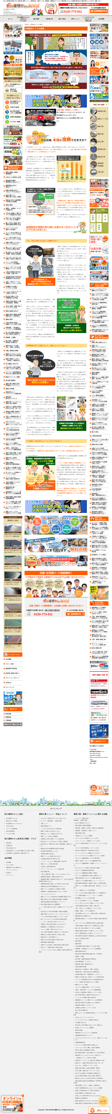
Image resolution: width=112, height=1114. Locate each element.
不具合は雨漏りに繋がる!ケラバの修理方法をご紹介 (89, 925)
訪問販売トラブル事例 (99, 555)
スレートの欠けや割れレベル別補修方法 (99, 387)
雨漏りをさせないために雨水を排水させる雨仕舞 (13, 354)
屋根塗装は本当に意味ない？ (11, 186)
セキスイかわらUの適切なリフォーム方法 (86, 838)
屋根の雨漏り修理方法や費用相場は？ (13, 463)
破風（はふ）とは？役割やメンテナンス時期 (13, 512)
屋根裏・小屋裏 (10, 337)
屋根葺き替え (102, 111)
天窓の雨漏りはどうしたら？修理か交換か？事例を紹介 (90, 913)
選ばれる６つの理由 (11, 821)
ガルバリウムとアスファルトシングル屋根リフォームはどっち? (14, 423)
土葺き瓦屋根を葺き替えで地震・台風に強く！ (13, 272)
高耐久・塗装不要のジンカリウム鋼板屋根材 (13, 448)
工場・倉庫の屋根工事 (99, 639)
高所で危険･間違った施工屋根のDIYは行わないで (14, 453)
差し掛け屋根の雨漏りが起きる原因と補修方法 (13, 333)
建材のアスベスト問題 (13, 377)
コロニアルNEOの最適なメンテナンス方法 (99, 423)
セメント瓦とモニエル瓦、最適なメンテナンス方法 (89, 903)
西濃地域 (8, 717)
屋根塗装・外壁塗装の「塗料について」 (86, 830)
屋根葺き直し (102, 149)
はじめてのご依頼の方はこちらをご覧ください (53, 818)
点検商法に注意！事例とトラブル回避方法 (52, 839)
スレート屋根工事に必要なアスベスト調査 (87, 982)
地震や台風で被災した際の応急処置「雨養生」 (13, 302)
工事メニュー (75, 19)
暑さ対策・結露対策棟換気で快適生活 (85, 959)
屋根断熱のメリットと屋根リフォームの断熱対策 (13, 492)
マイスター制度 (10, 833)
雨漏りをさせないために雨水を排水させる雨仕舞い (89, 1078)
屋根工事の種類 (98, 105)
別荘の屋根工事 (97, 648)
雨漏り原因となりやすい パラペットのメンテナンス (55, 914)
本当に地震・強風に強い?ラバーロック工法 (14, 306)
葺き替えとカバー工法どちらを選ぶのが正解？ (99, 368)
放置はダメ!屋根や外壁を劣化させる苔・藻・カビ (14, 407)
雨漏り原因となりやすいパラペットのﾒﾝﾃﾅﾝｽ (13, 243)
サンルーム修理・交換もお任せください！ (99, 612)
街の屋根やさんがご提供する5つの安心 (23, 19)
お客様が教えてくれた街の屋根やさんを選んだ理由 (20, 850)
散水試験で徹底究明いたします (49, 851)
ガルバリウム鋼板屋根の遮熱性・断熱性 (99, 307)
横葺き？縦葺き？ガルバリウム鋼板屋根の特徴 (100, 321)
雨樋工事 (101, 134)
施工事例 (36, 19)
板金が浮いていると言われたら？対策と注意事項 (100, 563)
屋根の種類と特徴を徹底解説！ (12, 173)
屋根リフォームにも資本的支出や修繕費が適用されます (56, 896)
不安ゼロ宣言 (9, 826)
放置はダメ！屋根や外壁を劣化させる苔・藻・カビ (89, 1063)
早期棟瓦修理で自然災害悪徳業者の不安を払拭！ (13, 277)
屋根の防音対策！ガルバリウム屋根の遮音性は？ (100, 330)
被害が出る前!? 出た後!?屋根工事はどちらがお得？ (100, 546)
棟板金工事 (101, 157)
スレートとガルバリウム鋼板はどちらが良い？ (99, 289)
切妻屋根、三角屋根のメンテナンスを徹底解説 (13, 328)
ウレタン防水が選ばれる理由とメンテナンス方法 (13, 233)
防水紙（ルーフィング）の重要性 (84, 1027)
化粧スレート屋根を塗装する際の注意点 (98, 409)
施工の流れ (62, 19)
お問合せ (8, 682)
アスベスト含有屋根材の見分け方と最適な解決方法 (89, 979)
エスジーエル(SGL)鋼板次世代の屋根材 (13, 438)
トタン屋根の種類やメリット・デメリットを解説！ (89, 895)
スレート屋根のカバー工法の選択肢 (100, 382)
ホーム (10, 19)
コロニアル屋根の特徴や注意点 (97, 391)
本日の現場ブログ (11, 848)
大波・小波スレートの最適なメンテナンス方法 (13, 282)
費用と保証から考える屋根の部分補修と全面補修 (54, 899)
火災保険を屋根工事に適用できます (50, 858)
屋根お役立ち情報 (97, 444)
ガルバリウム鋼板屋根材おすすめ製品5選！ (99, 316)
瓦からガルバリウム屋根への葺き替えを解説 (99, 298)
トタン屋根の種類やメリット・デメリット (99, 396)
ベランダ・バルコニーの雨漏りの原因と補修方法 (13, 258)
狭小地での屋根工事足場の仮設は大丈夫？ (99, 427)
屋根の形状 (9, 319)
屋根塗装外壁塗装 (101, 164)
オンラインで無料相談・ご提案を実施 (51, 821)
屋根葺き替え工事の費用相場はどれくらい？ (99, 355)
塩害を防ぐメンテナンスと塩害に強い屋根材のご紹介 (90, 1060)
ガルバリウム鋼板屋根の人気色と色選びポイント (88, 875)
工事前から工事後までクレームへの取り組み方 (99, 537)
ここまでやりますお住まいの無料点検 (88, 19)
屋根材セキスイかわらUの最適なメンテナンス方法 (100, 418)
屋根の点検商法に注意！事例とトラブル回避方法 (99, 559)
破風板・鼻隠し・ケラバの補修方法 (85, 911)
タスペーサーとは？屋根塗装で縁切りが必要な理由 (89, 923)
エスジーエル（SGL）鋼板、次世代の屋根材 (87, 1047)
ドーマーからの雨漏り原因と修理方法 (13, 478)
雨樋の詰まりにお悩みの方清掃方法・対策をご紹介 (100, 626)
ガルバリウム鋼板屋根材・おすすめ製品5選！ (87, 858)
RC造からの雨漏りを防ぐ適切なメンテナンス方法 (14, 468)
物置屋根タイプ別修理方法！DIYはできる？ (99, 608)
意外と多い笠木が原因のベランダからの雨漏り (13, 218)
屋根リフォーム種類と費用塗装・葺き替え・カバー (100, 377)
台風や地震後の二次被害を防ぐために (99, 462)
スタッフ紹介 (10, 664)
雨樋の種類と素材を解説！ (48, 942)
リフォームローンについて (48, 894)
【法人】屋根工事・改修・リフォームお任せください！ (56, 874)
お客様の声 (49, 19)
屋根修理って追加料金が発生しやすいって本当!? (99, 568)
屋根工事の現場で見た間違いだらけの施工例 (99, 480)
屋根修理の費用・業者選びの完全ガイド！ (13, 181)
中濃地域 (8, 720)
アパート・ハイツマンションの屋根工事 (99, 644)
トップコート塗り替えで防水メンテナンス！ (13, 507)
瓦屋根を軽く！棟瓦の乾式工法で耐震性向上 (87, 972)
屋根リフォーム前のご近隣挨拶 (49, 836)
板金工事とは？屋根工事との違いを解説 (13, 195)
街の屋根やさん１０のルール (14, 823)
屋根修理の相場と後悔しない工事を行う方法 (99, 350)
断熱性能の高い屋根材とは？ (10, 487)
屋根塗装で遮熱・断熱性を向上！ (84, 964)
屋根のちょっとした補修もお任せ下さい (52, 833)
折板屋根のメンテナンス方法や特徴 (85, 898)
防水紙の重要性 (10, 380)
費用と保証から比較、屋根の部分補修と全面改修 (100, 359)
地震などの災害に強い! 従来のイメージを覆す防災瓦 (89, 977)
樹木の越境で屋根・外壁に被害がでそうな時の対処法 (100, 572)
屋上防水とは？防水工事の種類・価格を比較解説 (13, 253)
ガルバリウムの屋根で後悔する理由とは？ (13, 434)
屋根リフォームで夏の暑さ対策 (49, 864)
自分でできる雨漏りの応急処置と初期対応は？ (99, 498)
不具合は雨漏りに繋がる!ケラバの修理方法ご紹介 (14, 214)
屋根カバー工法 (103, 119)
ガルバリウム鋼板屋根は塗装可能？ (99, 303)
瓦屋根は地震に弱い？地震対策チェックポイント (100, 471)
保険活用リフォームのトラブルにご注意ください (100, 577)
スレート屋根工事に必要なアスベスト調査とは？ (13, 502)
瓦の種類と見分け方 (12, 364)
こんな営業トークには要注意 (99, 550)
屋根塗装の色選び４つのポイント (97, 485)
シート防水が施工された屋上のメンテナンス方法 (13, 238)
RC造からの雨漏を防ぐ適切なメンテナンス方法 (88, 992)
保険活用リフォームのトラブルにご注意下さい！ (88, 1055)
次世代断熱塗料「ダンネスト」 (97, 489)
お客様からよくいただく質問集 (83, 835)
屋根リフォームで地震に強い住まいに (51, 856)
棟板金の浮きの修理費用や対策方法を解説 (13, 200)
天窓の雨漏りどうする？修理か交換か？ (13, 482)
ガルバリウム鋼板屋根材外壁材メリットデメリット (100, 326)
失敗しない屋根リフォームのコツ (99, 346)
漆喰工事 (101, 126)
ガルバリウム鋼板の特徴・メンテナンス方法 (87, 987)
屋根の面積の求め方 (12, 311)
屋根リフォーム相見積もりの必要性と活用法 (53, 889)
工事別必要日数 (97, 436)
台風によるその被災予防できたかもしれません (100, 449)
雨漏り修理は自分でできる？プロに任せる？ (13, 191)
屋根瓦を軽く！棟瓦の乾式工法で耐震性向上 (99, 467)
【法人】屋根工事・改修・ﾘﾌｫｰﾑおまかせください (100, 652)
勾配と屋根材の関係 (12, 350)
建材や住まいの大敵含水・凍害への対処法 (13, 346)
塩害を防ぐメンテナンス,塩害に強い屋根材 (13, 402)
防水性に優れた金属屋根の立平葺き (85, 1050)
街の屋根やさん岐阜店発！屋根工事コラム (17, 853)
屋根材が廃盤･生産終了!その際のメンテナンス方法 (89, 930)
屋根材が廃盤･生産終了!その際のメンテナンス (13, 412)
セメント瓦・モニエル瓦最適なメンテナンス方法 (13, 267)
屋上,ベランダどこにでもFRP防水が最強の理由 (13, 248)
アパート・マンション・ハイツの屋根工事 (52, 869)
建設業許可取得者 (11, 668)
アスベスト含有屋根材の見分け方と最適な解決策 (13, 372)
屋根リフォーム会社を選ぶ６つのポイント (100, 440)
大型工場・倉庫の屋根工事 (48, 866)
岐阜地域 (8, 714)
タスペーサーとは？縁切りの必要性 (12, 228)
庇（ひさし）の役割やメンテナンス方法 (13, 473)
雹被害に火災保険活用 (81, 1098)
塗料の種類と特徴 (98, 675)
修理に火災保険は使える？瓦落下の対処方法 (100, 458)
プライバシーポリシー (13, 678)
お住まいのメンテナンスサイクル (84, 1017)
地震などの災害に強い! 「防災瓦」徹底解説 (99, 476)
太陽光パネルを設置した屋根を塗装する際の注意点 (55, 945)
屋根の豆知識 (10, 388)
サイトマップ (10, 687)
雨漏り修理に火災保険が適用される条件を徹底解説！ (90, 1103)
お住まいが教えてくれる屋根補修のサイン (99, 364)
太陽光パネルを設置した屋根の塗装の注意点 (99, 405)
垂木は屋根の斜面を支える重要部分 (50, 904)
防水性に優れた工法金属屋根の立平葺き (12, 297)
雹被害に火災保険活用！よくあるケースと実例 (99, 508)
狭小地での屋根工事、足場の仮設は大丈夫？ (87, 850)
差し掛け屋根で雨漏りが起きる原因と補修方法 (88, 1075)
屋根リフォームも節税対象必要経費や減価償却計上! (100, 657)
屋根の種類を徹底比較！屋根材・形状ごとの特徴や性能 (90, 883)
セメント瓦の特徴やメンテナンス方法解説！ (13, 262)
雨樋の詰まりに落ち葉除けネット (50, 937)
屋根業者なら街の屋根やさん (14, 867)
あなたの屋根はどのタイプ (82, 823)
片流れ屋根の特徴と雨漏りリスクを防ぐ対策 (13, 323)
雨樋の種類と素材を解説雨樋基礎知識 (13, 497)
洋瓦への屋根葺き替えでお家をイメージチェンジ (13, 417)
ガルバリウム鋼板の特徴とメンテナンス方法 (13, 443)
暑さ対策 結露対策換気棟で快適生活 (12, 341)
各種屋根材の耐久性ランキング (83, 1035)
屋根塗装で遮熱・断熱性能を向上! (99, 494)
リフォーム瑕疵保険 (11, 828)
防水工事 (101, 141)
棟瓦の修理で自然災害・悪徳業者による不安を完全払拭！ (91, 936)
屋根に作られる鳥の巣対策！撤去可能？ (99, 635)
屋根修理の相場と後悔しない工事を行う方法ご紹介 (55, 884)
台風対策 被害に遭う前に (48, 853)
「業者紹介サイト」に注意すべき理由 (99, 582)
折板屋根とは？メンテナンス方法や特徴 (99, 400)
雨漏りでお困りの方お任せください (50, 831)
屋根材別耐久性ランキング (11, 397)
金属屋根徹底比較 (80, 1042)
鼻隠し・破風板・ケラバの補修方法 (13, 209)
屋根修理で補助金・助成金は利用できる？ (99, 512)
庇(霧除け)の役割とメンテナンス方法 (12, 287)
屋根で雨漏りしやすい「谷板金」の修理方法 (13, 359)
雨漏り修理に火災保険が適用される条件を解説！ (99, 503)
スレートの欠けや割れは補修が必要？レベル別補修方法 (90, 893)
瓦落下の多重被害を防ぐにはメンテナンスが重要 (99, 453)
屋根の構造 (9, 205)
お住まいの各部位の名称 (13, 177)
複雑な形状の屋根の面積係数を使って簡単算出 (13, 315)
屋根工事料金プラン (46, 826)
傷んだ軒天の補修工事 (81, 1010)
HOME (26, 24)
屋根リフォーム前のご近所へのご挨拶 (98, 532)
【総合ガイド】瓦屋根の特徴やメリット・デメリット (90, 880)
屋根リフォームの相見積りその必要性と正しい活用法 (100, 528)
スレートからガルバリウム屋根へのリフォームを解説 (100, 294)
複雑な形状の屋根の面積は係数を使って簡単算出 (88, 954)
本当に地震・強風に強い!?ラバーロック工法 (87, 1070)
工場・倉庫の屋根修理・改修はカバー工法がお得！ (100, 617)
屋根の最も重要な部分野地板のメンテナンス (13, 384)
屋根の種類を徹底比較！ (96, 373)
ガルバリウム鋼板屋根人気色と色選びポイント (99, 312)
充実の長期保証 (10, 831)
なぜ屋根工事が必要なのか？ (99, 341)
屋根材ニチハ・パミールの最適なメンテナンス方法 (100, 414)
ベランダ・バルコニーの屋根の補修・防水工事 (53, 861)
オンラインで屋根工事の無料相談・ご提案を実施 (99, 523)
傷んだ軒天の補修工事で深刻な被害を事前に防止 (13, 223)
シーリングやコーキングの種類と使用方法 (13, 292)
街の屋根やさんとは (11, 818)
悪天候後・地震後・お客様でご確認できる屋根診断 (89, 828)
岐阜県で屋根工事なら (13, 673)
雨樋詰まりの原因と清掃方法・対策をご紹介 (53, 934)
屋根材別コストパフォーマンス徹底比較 (13, 392)
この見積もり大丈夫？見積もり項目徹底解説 (99, 541)
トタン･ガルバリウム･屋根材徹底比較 (13, 429)
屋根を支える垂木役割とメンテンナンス (13, 458)
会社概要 (101, 19)
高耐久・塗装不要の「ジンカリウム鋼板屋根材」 (88, 989)
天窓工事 (101, 172)
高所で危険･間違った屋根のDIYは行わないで (87, 995)
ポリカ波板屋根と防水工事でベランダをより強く (100, 621)
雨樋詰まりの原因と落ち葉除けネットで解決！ (100, 630)
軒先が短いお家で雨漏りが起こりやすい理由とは (13, 367)
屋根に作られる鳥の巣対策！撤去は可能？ (52, 939)
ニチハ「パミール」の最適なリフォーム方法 (87, 841)
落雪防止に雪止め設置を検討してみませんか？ (53, 924)
